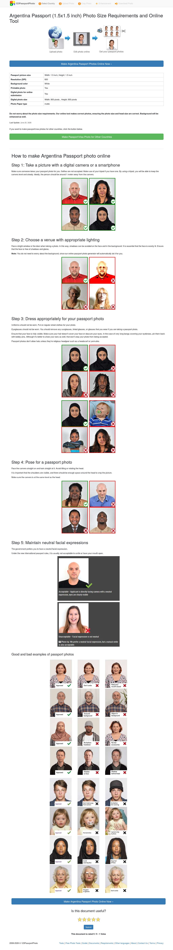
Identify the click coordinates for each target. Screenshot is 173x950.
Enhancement (104, 3)
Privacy (160, 943)
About (133, 943)
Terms (152, 943)
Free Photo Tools (73, 943)
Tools (61, 943)
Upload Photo (68, 3)
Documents (94, 943)
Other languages (122, 943)
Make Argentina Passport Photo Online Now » (88, 901)
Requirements (107, 943)
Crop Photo (86, 3)
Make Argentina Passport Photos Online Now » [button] (86, 63)
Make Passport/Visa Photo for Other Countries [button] (86, 136)
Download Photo (125, 3)
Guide (84, 943)
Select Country (48, 3)
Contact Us (143, 943)
